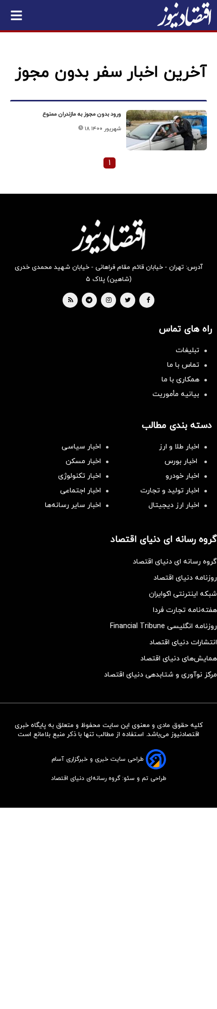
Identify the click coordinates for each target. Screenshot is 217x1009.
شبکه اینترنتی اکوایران (183, 594)
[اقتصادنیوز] (108, 236)
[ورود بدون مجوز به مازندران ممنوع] (166, 130)
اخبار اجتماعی (80, 490)
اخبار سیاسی (81, 447)
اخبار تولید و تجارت (169, 490)
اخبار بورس (182, 461)
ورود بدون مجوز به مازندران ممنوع (82, 114)
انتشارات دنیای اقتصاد (183, 642)
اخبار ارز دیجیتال (173, 505)
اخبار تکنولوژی (79, 476)
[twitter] (128, 300)
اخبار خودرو (182, 476)
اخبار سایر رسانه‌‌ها (73, 505)
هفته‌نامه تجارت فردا (185, 610)
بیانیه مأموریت (175, 394)
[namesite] (184, 15)
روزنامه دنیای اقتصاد (185, 578)
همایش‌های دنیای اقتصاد (178, 658)
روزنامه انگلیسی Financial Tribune (163, 626)
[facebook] (148, 300)
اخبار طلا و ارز (179, 447)
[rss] (70, 300)
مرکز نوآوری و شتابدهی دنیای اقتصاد (160, 675)
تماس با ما (183, 365)
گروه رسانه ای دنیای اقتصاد (175, 562)
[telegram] (89, 300)
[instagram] (109, 300)
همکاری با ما (180, 379)
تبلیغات (187, 350)
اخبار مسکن (83, 461)
